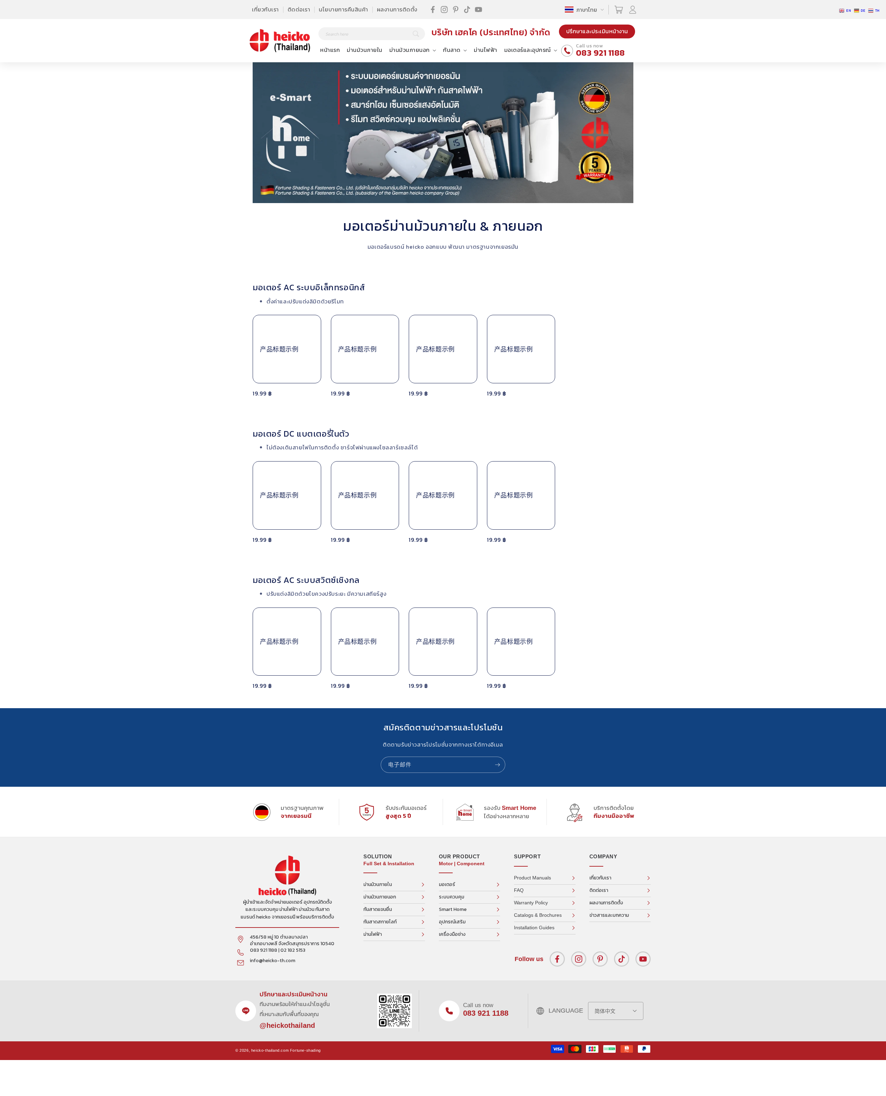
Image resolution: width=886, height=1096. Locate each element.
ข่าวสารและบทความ (609, 915)
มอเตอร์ (447, 884)
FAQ (519, 890)
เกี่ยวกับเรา (265, 9)
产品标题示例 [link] (279, 349)
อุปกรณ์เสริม (452, 921)
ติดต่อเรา (299, 9)
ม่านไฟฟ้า (372, 934)
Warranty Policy (531, 902)
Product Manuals (532, 877)
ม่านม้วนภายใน (377, 884)
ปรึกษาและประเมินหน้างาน (597, 31)
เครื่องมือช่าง (452, 934)
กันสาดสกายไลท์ (380, 921)
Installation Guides (534, 927)
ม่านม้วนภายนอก (379, 897)
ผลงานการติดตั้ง (397, 9)
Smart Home (453, 909)
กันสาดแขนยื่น (377, 909)
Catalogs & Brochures (538, 915)
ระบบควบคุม (451, 897)
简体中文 (605, 1011)
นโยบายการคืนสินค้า (343, 9)
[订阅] (497, 765)
